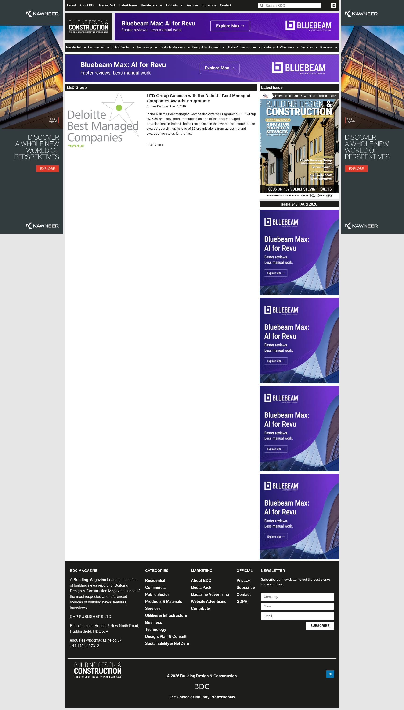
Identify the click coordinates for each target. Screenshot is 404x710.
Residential (73, 47)
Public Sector (121, 47)
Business (326, 47)
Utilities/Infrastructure (241, 47)
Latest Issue (128, 5)
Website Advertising (209, 601)
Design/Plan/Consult (206, 47)
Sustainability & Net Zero (167, 644)
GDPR (242, 601)
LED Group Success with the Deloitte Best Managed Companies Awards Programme (198, 98)
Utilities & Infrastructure (166, 615)
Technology (144, 47)
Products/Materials (172, 47)
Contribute (200, 608)
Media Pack (107, 5)
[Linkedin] (333, 5)
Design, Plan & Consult (165, 637)
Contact (225, 5)
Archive (192, 5)
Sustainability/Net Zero (278, 47)
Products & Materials (163, 601)
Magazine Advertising (210, 594)
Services (307, 47)
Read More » (155, 144)
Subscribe (209, 5)
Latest (71, 5)
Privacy (243, 580)
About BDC (87, 5)
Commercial (96, 47)
